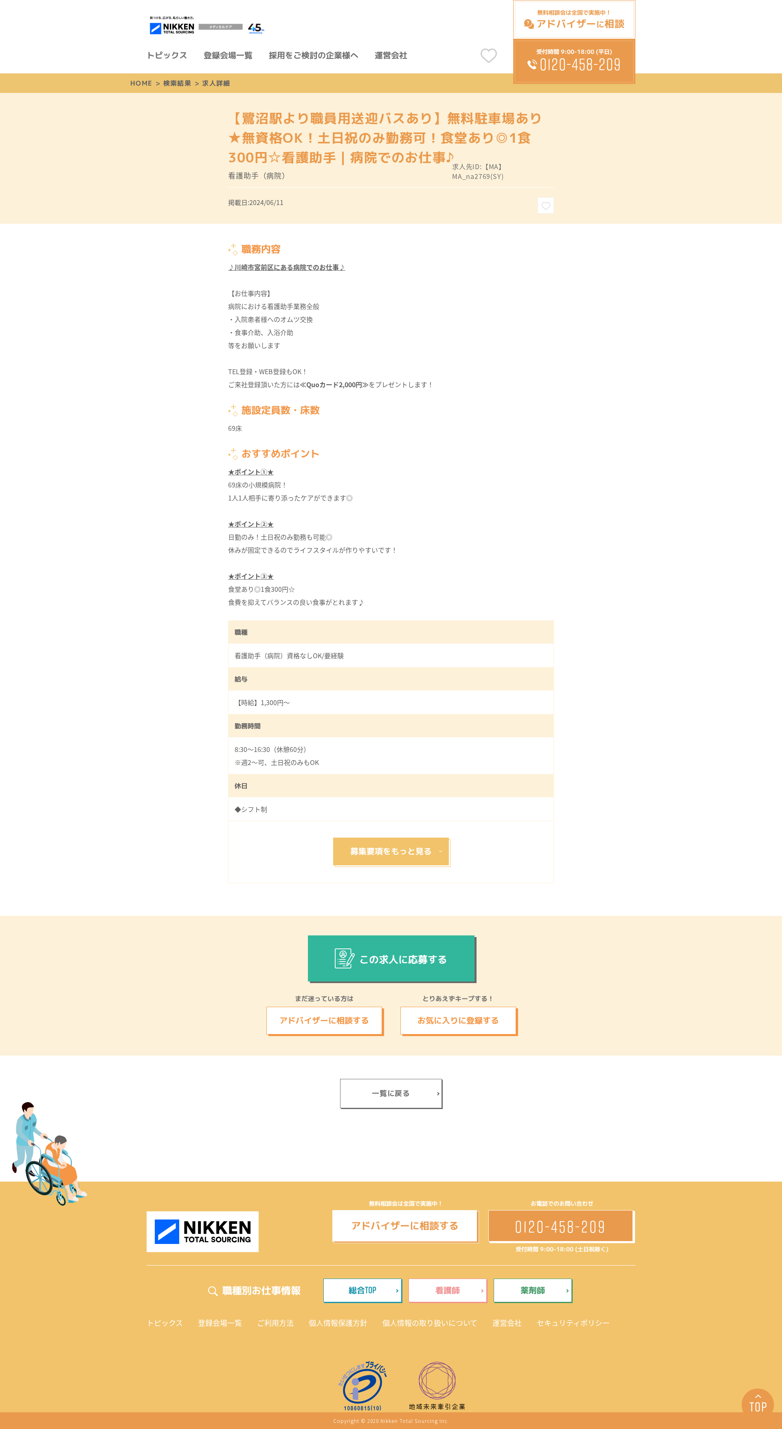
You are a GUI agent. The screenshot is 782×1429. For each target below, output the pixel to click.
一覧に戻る (391, 1093)
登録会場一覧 (228, 55)
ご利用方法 (275, 1322)
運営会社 (391, 55)
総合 (362, 1290)
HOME (141, 83)
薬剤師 (533, 1290)
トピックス (167, 55)
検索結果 (177, 83)
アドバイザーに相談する (324, 1020)
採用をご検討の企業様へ (313, 55)
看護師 (447, 1290)
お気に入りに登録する (458, 1020)
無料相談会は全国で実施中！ (580, 20)
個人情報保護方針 (338, 1322)
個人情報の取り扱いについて (429, 1322)
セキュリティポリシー (573, 1322)
